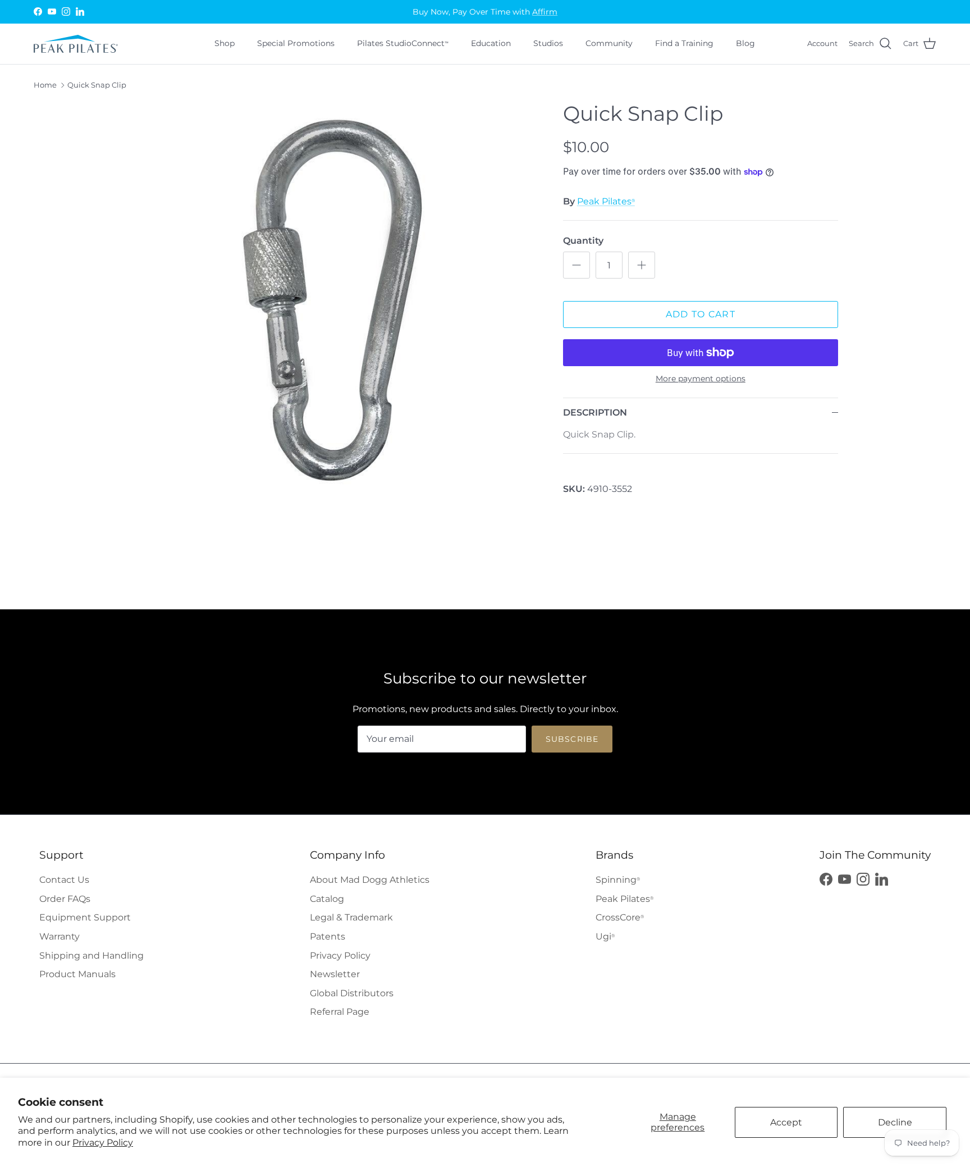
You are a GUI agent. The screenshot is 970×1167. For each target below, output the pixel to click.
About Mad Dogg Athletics (369, 879)
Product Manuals (77, 974)
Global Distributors (352, 993)
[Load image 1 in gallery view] (335, 305)
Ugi (605, 936)
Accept (786, 1122)
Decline (895, 1122)
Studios (548, 43)
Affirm (544, 12)
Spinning (618, 879)
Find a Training (684, 43)
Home (45, 85)
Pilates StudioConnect (403, 43)
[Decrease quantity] (576, 265)
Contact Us (64, 879)
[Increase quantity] (641, 265)
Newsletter (335, 974)
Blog (745, 43)
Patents (327, 936)
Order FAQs (64, 899)
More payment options (700, 379)
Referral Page (339, 1011)
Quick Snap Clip (96, 85)
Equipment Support (85, 917)
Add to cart (700, 314)
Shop (224, 43)
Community (609, 43)
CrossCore (620, 917)
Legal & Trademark (351, 917)
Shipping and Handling (91, 955)
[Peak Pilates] (76, 44)
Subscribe (572, 739)
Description (595, 412)
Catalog (327, 899)
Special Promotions (296, 43)
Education (491, 43)
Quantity (583, 240)
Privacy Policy (102, 1142)
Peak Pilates (606, 201)
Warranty (59, 936)
